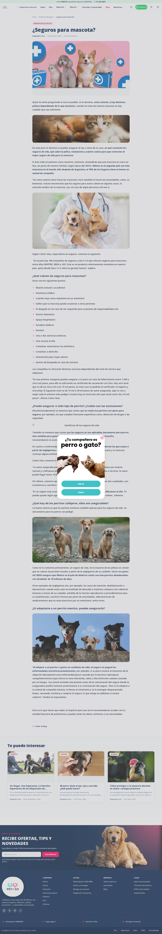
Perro (81, 483)
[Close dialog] (102, 437)
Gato (81, 492)
